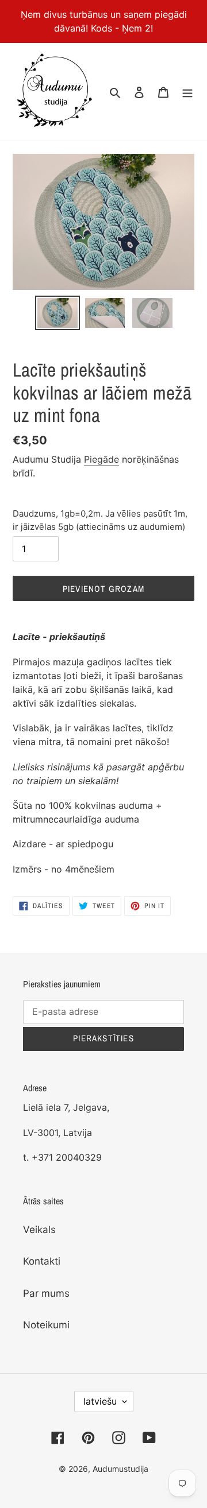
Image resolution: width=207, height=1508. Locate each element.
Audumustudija (120, 1469)
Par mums (46, 1293)
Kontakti (41, 1261)
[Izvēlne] (187, 92)
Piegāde (101, 459)
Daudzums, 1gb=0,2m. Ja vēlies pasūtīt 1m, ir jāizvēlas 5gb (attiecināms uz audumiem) (100, 520)
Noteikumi (46, 1325)
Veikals (39, 1229)
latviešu (100, 1401)
